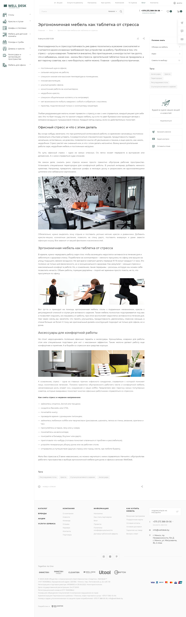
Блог (96, 521)
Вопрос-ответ (132, 534)
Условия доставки (134, 527)
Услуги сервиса (47, 524)
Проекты (97, 524)
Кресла (63, 477)
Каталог (42, 508)
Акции (41, 519)
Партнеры (67, 535)
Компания (69, 508)
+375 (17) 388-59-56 (150, 10)
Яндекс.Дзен (110, 556)
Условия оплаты (133, 523)
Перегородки (156, 78)
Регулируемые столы (48, 477)
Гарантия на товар (134, 530)
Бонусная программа (135, 516)
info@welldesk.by (161, 530)
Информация (101, 508)
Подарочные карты (134, 520)
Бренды (42, 513)
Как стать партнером (103, 517)
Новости (66, 517)
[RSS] (138, 38)
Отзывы (66, 524)
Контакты (67, 531)
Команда (66, 521)
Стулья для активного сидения (82, 477)
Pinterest (116, 556)
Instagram (103, 556)
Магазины (98, 513)
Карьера (66, 528)
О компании (68, 513)
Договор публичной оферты (106, 534)
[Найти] (121, 11)
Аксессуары (103, 477)
